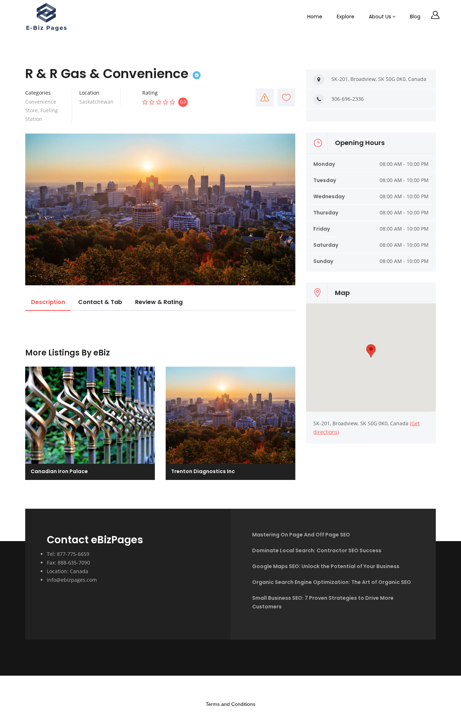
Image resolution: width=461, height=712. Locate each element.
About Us (380, 16)
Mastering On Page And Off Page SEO (301, 534)
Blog (415, 16)
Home (314, 16)
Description (48, 302)
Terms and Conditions (230, 704)
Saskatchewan (96, 101)
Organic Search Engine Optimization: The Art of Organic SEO (331, 582)
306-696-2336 (347, 98)
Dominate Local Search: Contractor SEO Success (316, 550)
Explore (345, 16)
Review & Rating (159, 302)
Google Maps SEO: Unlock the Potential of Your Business (325, 566)
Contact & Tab (100, 302)
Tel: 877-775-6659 (68, 553)
